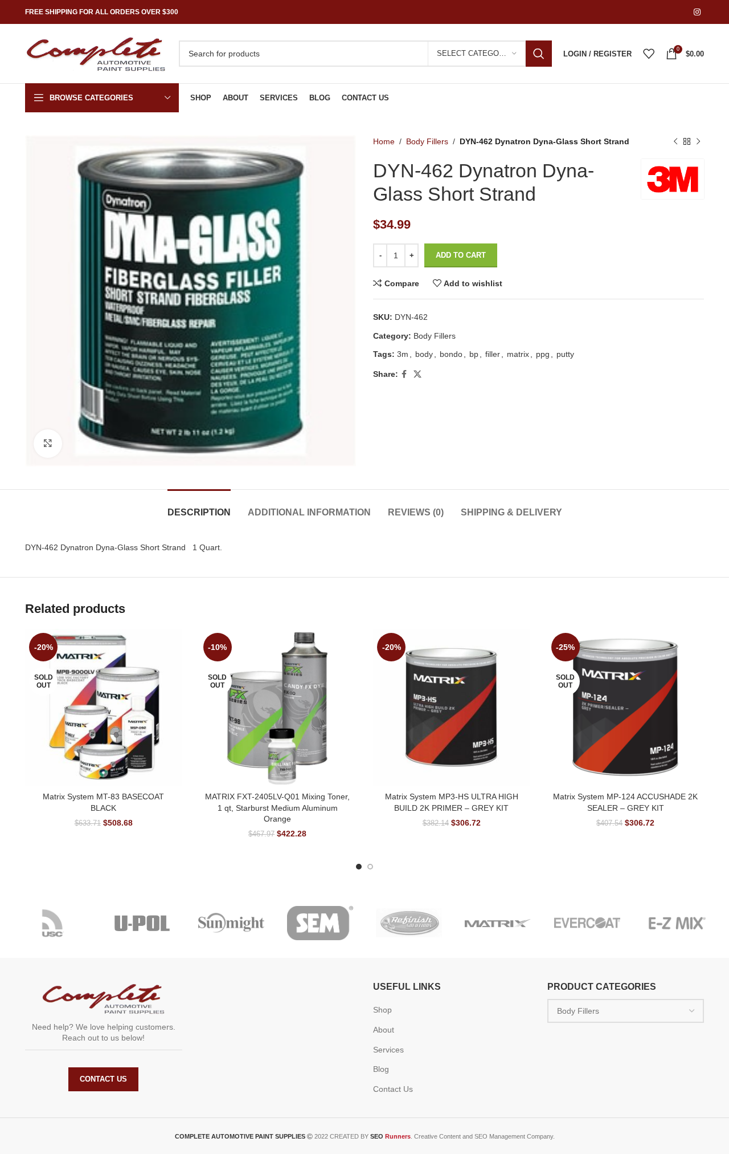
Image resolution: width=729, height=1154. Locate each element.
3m (402, 354)
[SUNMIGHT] (231, 922)
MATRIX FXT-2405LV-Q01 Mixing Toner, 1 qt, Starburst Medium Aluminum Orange (277, 807)
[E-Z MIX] (676, 922)
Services (388, 1049)
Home (384, 141)
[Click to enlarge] (48, 443)
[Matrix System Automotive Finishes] (497, 922)
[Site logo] (96, 53)
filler (492, 354)
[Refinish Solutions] (408, 922)
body (424, 354)
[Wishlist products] (648, 53)
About (383, 1029)
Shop (382, 1010)
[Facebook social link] (404, 374)
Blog (381, 1069)
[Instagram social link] (697, 12)
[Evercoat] (587, 922)
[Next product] (698, 141)
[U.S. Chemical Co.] (53, 922)
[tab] (199, 506)
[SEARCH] (539, 53)
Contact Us (103, 1079)
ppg (543, 354)
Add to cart (461, 255)
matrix (518, 354)
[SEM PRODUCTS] (320, 922)
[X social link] (417, 374)
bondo (451, 354)
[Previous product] (675, 141)
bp (473, 354)
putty (565, 354)
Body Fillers (427, 141)
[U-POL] (141, 922)
